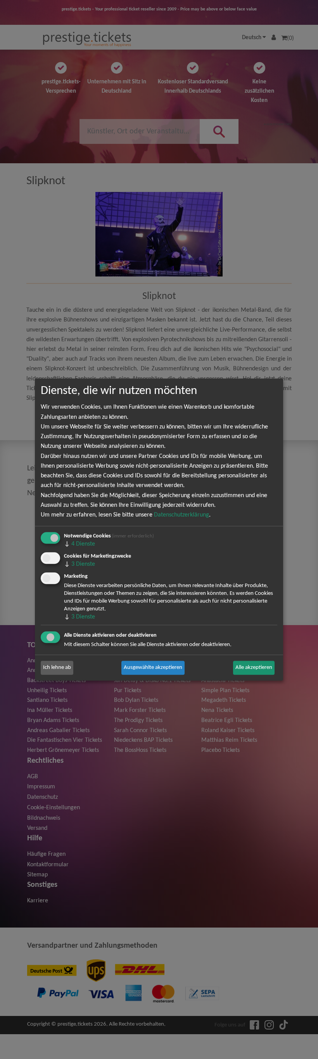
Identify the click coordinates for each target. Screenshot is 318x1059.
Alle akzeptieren (253, 667)
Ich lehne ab (57, 667)
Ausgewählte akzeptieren (153, 667)
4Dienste (79, 544)
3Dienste (79, 564)
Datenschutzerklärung (181, 515)
